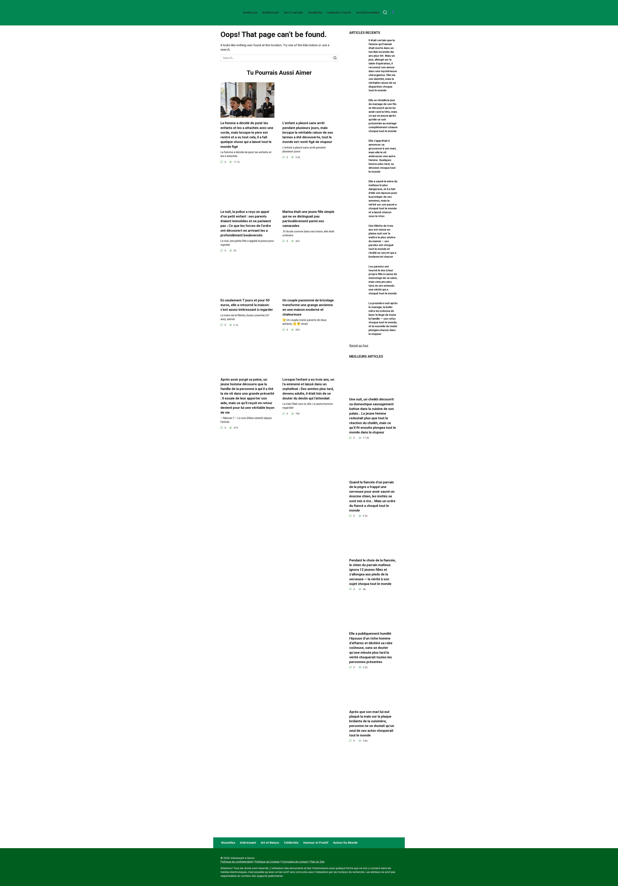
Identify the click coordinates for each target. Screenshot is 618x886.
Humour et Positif (339, 12)
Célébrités (315, 12)
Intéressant (270, 12)
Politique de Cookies (267, 861)
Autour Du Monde (367, 12)
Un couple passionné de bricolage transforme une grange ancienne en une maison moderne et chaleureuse (308, 307)
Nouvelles (250, 12)
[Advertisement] (373, 806)
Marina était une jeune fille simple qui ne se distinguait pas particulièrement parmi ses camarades (308, 219)
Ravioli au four (358, 345)
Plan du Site (317, 861)
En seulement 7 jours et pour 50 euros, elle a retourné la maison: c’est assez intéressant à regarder (246, 305)
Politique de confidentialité (236, 861)
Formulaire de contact (294, 861)
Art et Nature (293, 12)
